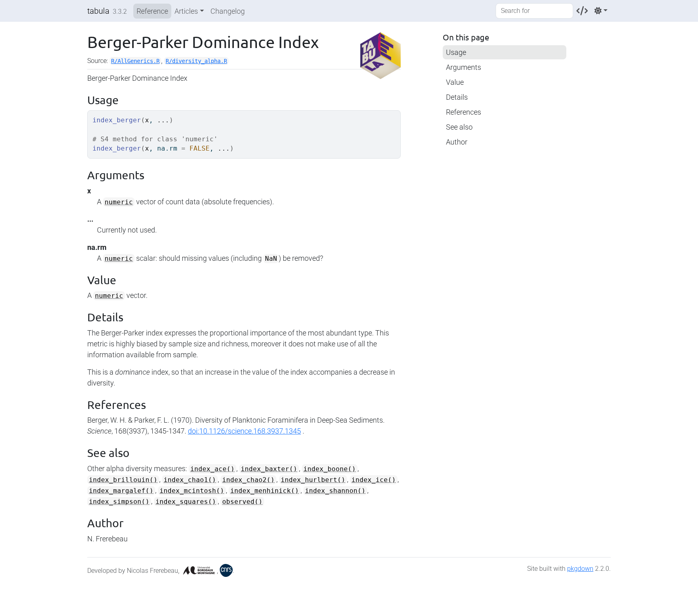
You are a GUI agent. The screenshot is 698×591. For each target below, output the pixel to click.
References (463, 112)
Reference (152, 11)
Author (456, 142)
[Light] (601, 10)
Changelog (227, 11)
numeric (119, 202)
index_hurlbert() (313, 480)
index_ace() (212, 469)
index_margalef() (121, 491)
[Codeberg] (582, 10)
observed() (242, 501)
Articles (186, 11)
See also (459, 127)
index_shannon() (335, 491)
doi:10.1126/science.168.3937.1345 (244, 431)
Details (457, 97)
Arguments (463, 67)
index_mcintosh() (192, 491)
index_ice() (373, 480)
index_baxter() (269, 469)
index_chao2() (248, 480)
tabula (98, 11)
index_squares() (186, 501)
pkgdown (580, 568)
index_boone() (329, 469)
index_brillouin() (123, 480)
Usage (456, 52)
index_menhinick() (264, 491)
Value (455, 82)
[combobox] (534, 11)
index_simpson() (119, 501)
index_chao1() (190, 480)
